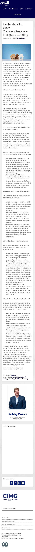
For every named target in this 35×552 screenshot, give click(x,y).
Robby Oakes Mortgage (17, 3)
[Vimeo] (23, 483)
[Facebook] (11, 483)
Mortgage (13, 375)
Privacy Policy (6, 527)
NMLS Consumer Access (8, 524)
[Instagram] (15, 483)
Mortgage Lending (8, 379)
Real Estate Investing (21, 379)
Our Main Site (5, 517)
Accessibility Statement (8, 521)
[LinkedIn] (19, 483)
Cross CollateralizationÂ (18, 377)
